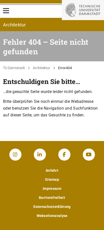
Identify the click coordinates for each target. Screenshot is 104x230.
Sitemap (52, 179)
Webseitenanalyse (52, 216)
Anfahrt (52, 170)
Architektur (41, 68)
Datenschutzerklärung (51, 207)
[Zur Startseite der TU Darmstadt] (83, 10)
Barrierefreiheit (52, 198)
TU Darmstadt (14, 68)
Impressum (52, 189)
